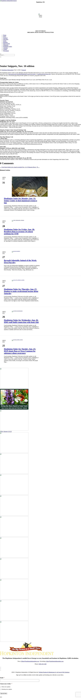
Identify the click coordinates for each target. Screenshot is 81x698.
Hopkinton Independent (7, 70)
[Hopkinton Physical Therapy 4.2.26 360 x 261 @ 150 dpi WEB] (14, 388)
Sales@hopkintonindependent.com (54, 661)
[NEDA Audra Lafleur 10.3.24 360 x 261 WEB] (14, 515)
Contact (5, 49)
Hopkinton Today (7, 46)
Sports (4, 40)
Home (4, 35)
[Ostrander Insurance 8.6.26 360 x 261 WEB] (14, 599)
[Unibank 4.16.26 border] (14, 452)
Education (5, 39)
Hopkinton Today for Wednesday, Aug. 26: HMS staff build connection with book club (21, 321)
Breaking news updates (7, 689)
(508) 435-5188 (42, 664)
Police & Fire (6, 43)
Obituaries (5, 45)
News (4, 36)
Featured (5, 38)
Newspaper (6, 50)
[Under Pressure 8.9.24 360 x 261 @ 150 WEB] (14, 620)
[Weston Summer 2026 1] (14, 409)
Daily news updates (6, 686)
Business (5, 42)
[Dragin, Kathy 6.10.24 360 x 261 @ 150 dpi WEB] (14, 430)
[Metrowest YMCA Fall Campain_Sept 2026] (14, 494)
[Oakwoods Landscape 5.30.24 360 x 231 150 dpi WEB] (14, 641)
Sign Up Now (4, 693)
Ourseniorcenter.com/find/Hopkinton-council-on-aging (22, 74)
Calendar (5, 48)
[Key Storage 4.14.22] (6, 431)
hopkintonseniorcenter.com (44, 74)
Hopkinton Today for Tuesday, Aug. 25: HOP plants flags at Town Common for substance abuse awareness (20, 351)
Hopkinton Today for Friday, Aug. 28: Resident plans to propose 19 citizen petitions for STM (19, 231)
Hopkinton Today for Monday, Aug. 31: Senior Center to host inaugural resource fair (20, 200)
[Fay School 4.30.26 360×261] (14, 578)
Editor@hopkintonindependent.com (30, 661)
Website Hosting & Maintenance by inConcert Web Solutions (54, 672)
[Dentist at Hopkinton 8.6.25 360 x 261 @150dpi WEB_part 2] (14, 536)
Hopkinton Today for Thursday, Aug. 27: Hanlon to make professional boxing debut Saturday (21, 291)
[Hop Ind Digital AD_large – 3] (14, 473)
